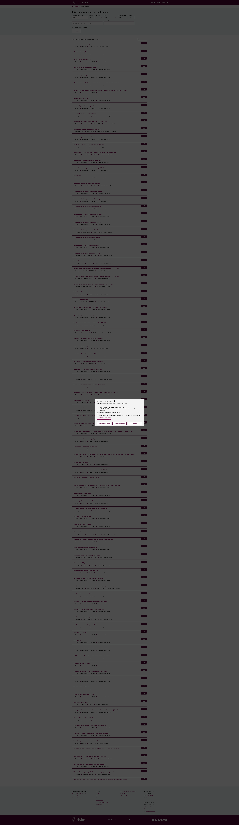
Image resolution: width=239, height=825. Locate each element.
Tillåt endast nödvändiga (104, 423)
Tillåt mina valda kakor (119, 423)
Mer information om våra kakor (104, 417)
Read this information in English (104, 419)
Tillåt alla (135, 423)
